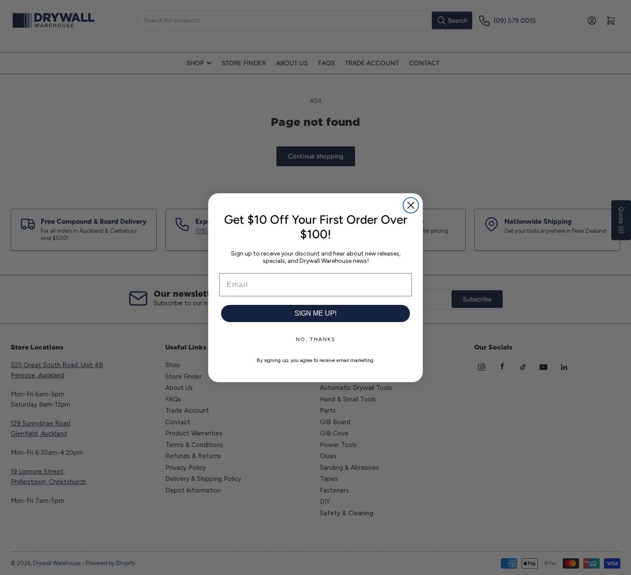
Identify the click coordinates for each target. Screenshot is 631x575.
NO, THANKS (316, 339)
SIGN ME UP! (315, 313)
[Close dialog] (411, 205)
